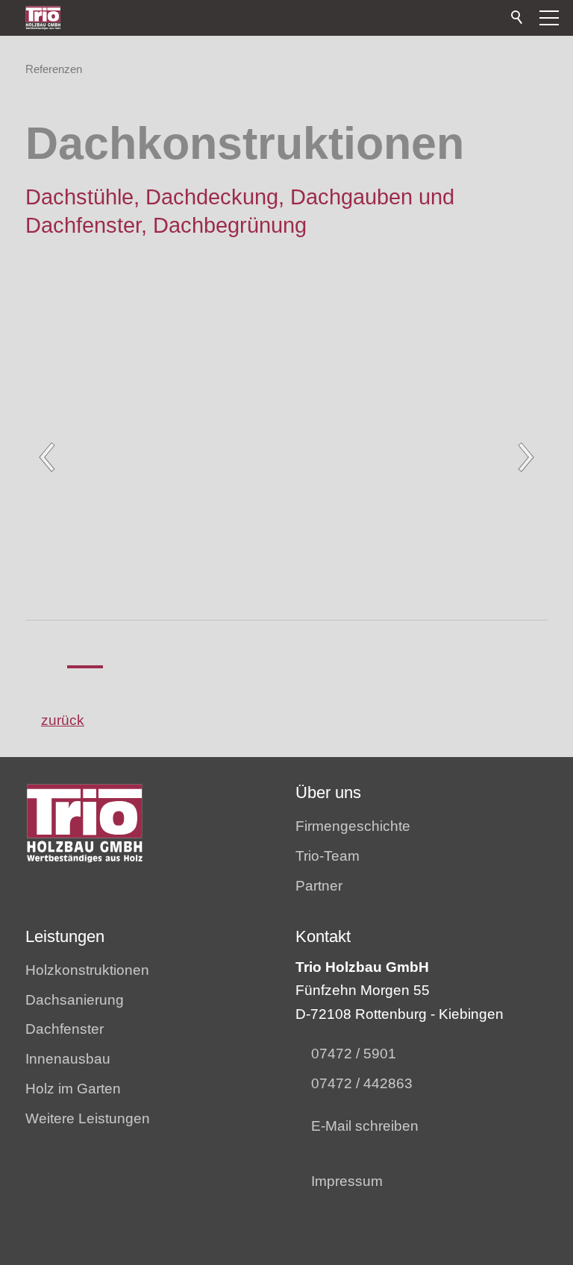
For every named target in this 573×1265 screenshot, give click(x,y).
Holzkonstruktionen (87, 970)
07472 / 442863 (362, 1083)
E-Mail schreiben (365, 1126)
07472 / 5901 (353, 1053)
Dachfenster (64, 1029)
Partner (318, 886)
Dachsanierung (74, 1000)
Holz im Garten (73, 1088)
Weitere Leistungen (87, 1118)
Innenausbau (67, 1059)
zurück (62, 720)
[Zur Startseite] (43, 18)
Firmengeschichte (352, 826)
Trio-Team (327, 856)
